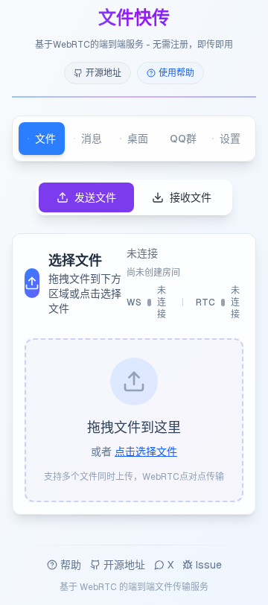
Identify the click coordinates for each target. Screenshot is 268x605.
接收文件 (190, 197)
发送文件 (95, 197)
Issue (209, 564)
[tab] (42, 138)
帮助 (70, 564)
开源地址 (124, 564)
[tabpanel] (134, 347)
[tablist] (134, 138)
